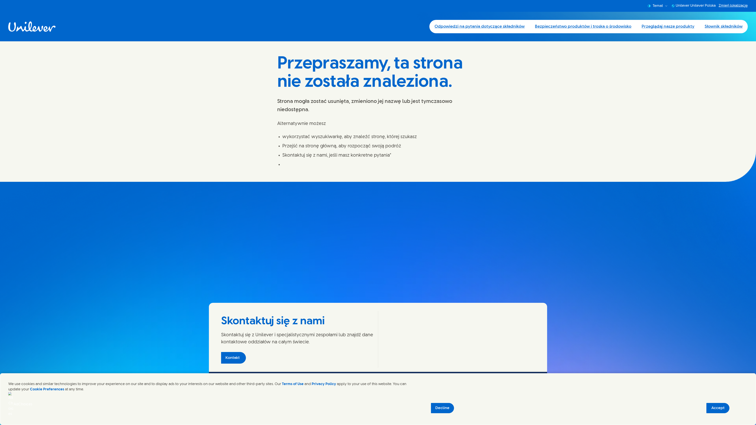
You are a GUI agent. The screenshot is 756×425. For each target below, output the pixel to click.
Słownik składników (724, 26)
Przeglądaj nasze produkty (668, 26)
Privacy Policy (324, 384)
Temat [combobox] (658, 6)
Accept (717, 408)
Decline (442, 408)
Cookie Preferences (47, 389)
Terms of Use (293, 384)
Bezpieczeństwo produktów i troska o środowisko (583, 26)
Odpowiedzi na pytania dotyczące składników (480, 26)
